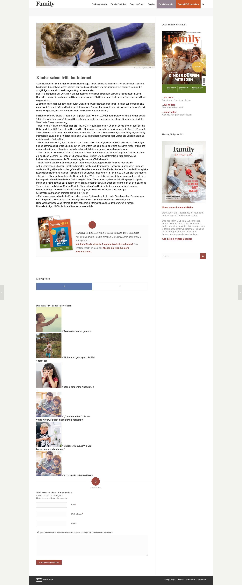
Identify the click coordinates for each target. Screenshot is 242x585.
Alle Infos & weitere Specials (177, 239)
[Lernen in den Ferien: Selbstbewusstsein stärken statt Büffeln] (240, 292)
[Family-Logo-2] (45, 4)
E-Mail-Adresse (77, 514)
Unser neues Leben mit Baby (177, 207)
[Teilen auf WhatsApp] (120, 286)
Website (73, 523)
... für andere (168, 105)
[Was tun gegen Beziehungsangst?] (2, 292)
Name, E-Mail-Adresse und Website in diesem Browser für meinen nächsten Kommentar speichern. (76, 532)
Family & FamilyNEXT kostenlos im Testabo (107, 232)
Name (73, 505)
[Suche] (203, 4)
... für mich (167, 97)
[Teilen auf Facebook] (64, 286)
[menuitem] (99, 4)
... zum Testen (169, 112)
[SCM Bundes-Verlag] (44, 581)
